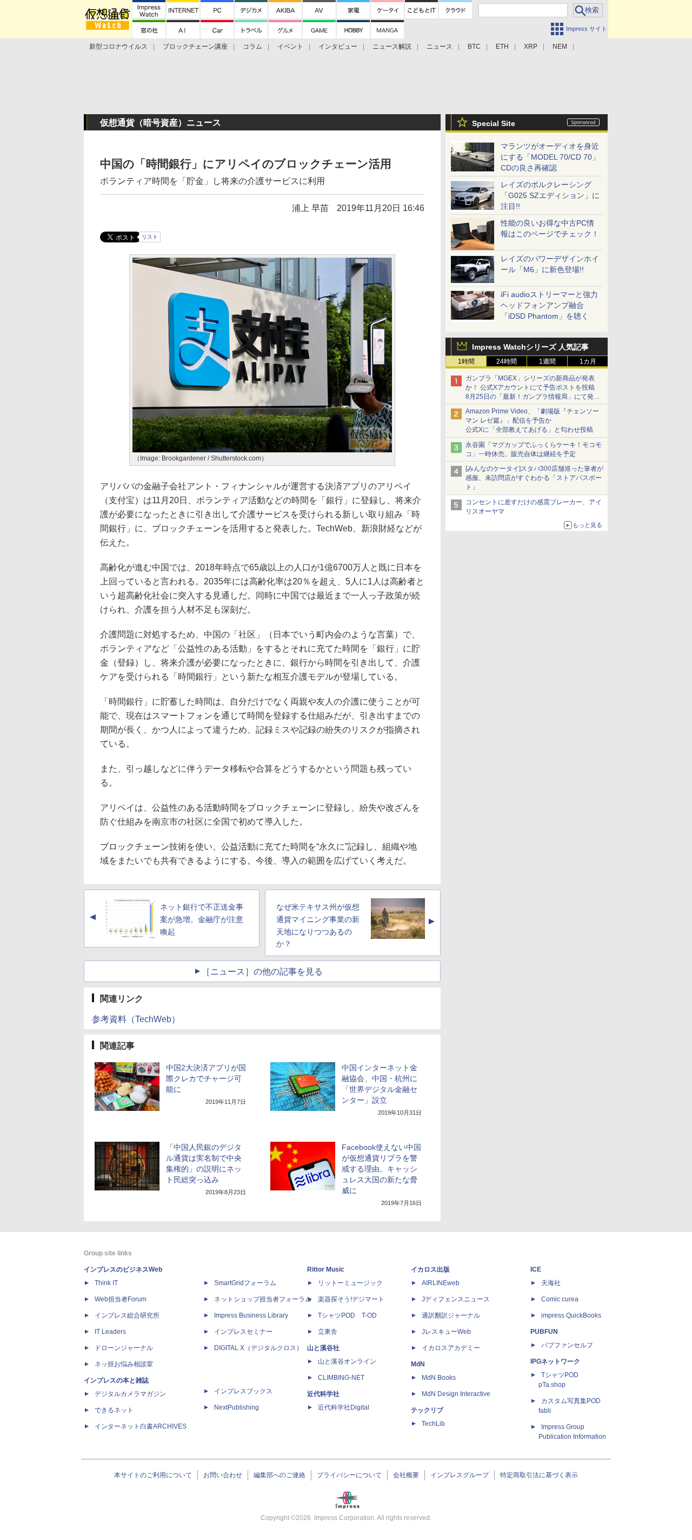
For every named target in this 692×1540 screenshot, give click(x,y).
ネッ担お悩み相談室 (124, 1364)
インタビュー (337, 46)
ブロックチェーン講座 (195, 46)
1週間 (547, 361)
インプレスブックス (243, 1391)
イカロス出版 (430, 1269)
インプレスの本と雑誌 (116, 1380)
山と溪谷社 (323, 1348)
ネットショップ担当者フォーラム (262, 1299)
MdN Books (439, 1377)
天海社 (551, 1283)
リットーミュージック (350, 1283)
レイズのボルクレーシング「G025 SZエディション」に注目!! (550, 195)
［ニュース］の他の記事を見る (262, 971)
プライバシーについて (349, 1475)
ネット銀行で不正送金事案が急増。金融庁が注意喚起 (201, 919)
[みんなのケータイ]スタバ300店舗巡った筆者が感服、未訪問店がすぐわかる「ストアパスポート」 (534, 478)
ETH (502, 46)
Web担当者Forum (121, 1299)
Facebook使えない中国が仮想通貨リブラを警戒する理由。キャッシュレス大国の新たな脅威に (381, 1169)
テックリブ (427, 1410)
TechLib (433, 1423)
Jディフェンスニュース (456, 1299)
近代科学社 (323, 1394)
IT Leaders (110, 1331)
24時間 (506, 361)
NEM (560, 46)
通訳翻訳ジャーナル (451, 1315)
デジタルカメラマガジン (130, 1394)
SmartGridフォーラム (245, 1283)
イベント (290, 46)
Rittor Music (325, 1269)
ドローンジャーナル (124, 1348)
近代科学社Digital (343, 1407)
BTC (474, 46)
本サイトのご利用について (153, 1475)
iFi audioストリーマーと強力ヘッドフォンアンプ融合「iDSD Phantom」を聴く (549, 305)
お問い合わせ (222, 1475)
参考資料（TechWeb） (136, 1019)
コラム (252, 46)
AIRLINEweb (441, 1283)
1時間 (466, 361)
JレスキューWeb (446, 1331)
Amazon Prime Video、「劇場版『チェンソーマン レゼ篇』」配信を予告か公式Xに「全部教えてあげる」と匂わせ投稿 (532, 420)
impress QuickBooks (571, 1315)
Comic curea (559, 1299)
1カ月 (588, 361)
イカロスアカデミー (451, 1348)
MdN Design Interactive (456, 1394)
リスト (150, 237)
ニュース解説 (391, 46)
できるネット (114, 1410)
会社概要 (406, 1475)
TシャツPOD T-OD (347, 1315)
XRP (530, 46)
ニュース (440, 46)
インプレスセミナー (243, 1331)
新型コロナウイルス (118, 46)
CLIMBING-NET (341, 1377)
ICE (535, 1269)
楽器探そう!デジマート (351, 1299)
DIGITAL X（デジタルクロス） (258, 1348)
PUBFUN (544, 1331)
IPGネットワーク (555, 1361)
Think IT (106, 1283)
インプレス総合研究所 (127, 1315)
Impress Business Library (251, 1315)
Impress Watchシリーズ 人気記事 (530, 347)
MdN (418, 1364)
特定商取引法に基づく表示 (539, 1475)
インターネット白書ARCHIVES (141, 1426)
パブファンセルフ (567, 1345)
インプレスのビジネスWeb (123, 1269)
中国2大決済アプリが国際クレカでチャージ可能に (206, 1078)
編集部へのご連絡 (279, 1475)
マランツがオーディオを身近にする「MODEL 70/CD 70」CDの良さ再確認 (550, 157)
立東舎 (327, 1331)
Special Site (493, 123)
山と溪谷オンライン (347, 1361)
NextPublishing (236, 1407)
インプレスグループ (459, 1475)
